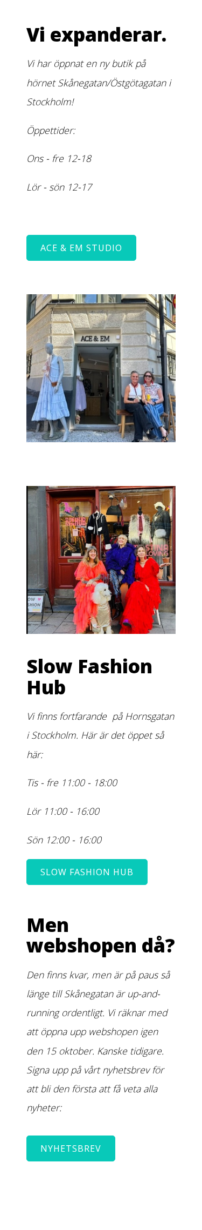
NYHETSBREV (70, 1148)
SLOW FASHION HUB (87, 872)
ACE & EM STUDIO (81, 248)
